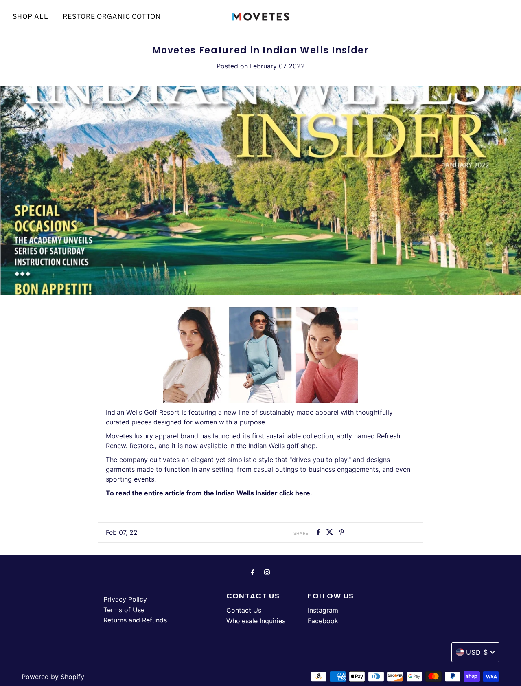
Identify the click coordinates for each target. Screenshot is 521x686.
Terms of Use (123, 610)
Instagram (323, 610)
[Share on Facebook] (319, 532)
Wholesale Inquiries (255, 621)
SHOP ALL (30, 16)
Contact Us (243, 610)
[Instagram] (267, 572)
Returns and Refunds (135, 620)
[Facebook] (252, 572)
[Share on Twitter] (330, 532)
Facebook (323, 621)
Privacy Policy (125, 599)
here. (303, 493)
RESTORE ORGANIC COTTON (112, 16)
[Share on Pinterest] (341, 532)
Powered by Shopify (53, 677)
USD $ (477, 652)
